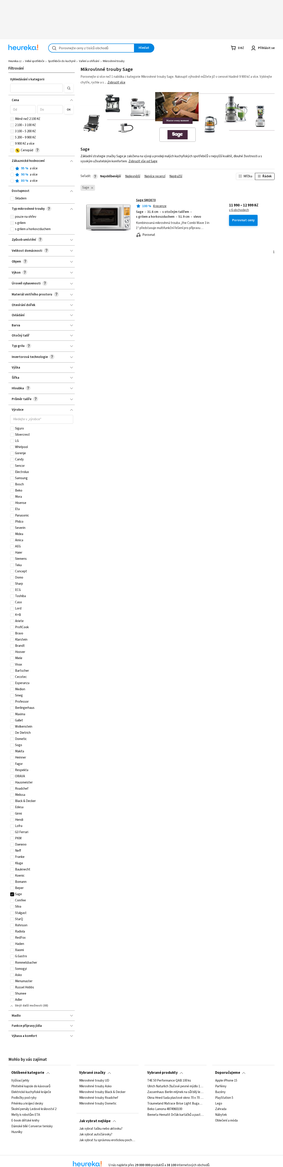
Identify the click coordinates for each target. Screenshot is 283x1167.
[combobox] (91, 48)
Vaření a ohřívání (89, 61)
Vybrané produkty (162, 1072)
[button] (36, 88)
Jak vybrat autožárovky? (95, 1134)
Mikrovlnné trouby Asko (95, 1086)
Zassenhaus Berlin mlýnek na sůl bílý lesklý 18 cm (175, 1092)
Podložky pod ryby (23, 1097)
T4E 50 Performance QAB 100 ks (169, 1080)
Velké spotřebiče (34, 61)
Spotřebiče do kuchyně (61, 61)
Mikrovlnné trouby (113, 61)
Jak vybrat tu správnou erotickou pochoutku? (107, 1140)
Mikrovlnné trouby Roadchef (98, 1097)
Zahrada (220, 1109)
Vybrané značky (92, 1072)
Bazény (220, 1092)
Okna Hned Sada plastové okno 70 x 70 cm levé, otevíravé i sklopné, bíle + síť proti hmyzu (175, 1097)
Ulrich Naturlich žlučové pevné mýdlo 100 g (175, 1086)
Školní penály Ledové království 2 (33, 1109)
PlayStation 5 (224, 1097)
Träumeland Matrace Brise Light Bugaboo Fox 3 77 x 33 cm (175, 1103)
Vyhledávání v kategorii (27, 79)
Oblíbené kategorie (27, 1072)
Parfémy (220, 1086)
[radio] (12, 168)
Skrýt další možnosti (28, 1006)
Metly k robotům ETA (25, 1115)
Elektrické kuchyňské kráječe (31, 1092)
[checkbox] (12, 119)
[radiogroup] (41, 174)
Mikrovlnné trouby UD (94, 1080)
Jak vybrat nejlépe (95, 1121)
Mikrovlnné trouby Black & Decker (102, 1092)
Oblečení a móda (226, 1120)
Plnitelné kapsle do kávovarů (30, 1086)
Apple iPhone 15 (226, 1080)
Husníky (16, 1132)
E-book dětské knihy (25, 1120)
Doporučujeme (227, 1072)
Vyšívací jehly (20, 1080)
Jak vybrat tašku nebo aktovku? (100, 1129)
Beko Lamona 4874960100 (164, 1109)
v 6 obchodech (239, 210)
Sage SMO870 (146, 200)
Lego (218, 1103)
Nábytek (221, 1115)
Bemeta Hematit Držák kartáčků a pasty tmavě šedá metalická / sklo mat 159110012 (175, 1115)
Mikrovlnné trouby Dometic (98, 1103)
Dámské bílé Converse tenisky (32, 1126)
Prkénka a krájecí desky (27, 1103)
